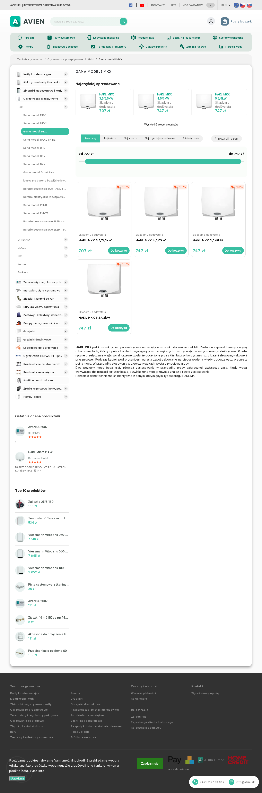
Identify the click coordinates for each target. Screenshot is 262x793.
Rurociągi (26, 37)
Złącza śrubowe (193, 46)
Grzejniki (77, 698)
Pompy (25, 46)
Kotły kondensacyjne (103, 37)
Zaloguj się (139, 716)
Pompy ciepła (80, 731)
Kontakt (158, 5)
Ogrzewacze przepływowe (29, 709)
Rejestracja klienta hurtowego (152, 722)
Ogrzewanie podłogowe (27, 720)
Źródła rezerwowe (84, 737)
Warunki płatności (143, 693)
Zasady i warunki (144, 686)
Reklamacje (139, 698)
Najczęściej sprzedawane (160, 138)
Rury (13, 731)
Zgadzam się (149, 763)
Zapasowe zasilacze (62, 46)
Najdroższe (130, 138)
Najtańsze (110, 138)
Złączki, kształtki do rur (27, 726)
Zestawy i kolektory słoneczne (32, 737)
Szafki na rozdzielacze (183, 37)
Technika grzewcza (25, 686)
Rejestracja (140, 709)
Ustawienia (17, 778)
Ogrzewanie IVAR (153, 46)
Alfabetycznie (191, 138)
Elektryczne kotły (22, 698)
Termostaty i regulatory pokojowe (34, 715)
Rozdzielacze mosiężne (87, 715)
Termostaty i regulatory (108, 46)
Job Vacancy (193, 5)
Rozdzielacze (142, 37)
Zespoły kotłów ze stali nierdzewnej (96, 726)
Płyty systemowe (61, 37)
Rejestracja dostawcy (146, 727)
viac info (38, 771)
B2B (174, 5)
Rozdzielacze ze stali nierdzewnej (95, 709)
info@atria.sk (242, 782)
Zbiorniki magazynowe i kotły (31, 704)
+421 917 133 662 (209, 782)
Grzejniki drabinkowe (86, 704)
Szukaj (123, 21)
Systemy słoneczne (227, 37)
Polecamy (90, 138)
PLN (224, 5)
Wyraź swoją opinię (205, 693)
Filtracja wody (230, 46)
